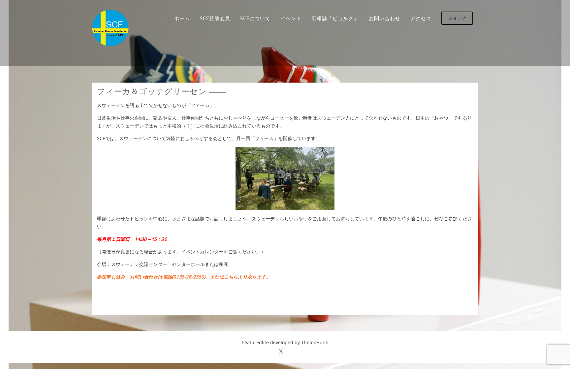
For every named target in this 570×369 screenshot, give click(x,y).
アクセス (420, 18)
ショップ (457, 18)
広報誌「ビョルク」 (335, 18)
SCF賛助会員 (215, 18)
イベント (290, 18)
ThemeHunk (314, 342)
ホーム (182, 18)
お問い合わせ (384, 18)
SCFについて (255, 18)
